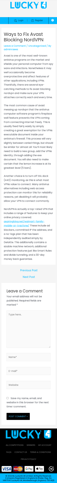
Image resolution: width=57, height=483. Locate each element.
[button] (4, 20)
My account (44, 445)
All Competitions (15, 445)
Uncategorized (37, 46)
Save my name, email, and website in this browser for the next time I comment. (28, 402)
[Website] (28, 385)
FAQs (8, 452)
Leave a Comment (15, 46)
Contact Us (20, 452)
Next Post (29, 277)
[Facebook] (16, 13)
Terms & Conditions (40, 452)
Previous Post (29, 270)
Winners (31, 445)
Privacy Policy (28, 459)
